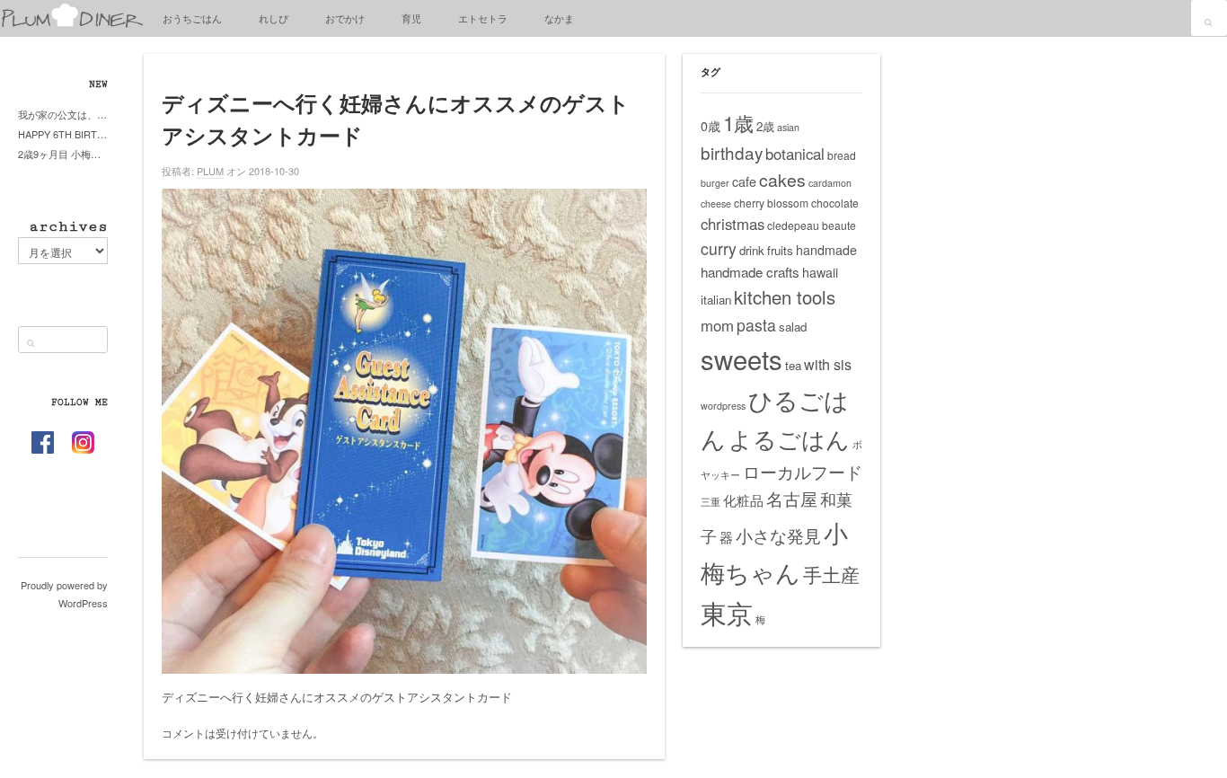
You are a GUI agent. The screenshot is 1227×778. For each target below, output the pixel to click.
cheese (716, 203)
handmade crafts (750, 271)
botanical (795, 153)
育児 (411, 18)
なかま (559, 18)
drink (751, 250)
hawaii (820, 272)
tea (793, 365)
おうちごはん (192, 18)
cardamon (830, 183)
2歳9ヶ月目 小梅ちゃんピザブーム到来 (63, 153)
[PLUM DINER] (72, 23)
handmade (826, 250)
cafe (744, 181)
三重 (710, 501)
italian (716, 299)
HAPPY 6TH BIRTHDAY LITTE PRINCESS (63, 134)
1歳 (738, 122)
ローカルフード (802, 471)
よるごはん (789, 438)
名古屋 (791, 498)
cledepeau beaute (811, 225)
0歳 (710, 126)
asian (788, 127)
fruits (780, 250)
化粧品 (743, 500)
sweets (741, 358)
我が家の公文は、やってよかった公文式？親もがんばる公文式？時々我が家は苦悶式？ (63, 114)
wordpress (723, 405)
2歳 (765, 126)
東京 (727, 612)
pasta (756, 325)
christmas (732, 223)
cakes (782, 179)
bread (841, 155)
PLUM (210, 171)
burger (715, 183)
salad (793, 326)
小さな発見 (778, 535)
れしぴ (273, 18)
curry (719, 248)
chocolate (835, 202)
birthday (732, 152)
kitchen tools (784, 297)
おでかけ (345, 18)
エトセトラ (483, 18)
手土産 (831, 574)
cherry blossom (771, 202)
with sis (828, 364)
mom (717, 325)
